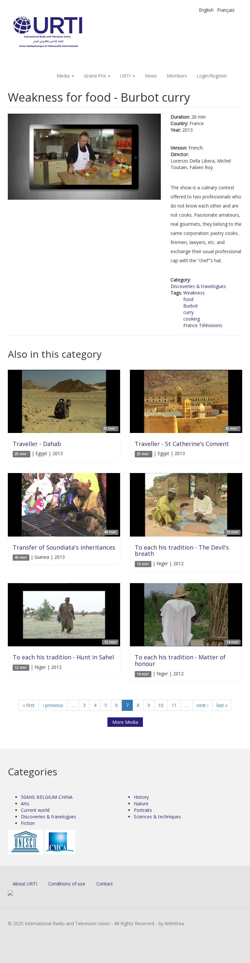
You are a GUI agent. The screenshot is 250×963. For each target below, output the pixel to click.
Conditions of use (66, 884)
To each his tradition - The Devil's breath (182, 550)
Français (226, 10)
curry (188, 312)
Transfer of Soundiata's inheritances (64, 547)
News (151, 76)
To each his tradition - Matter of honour (180, 660)
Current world (35, 810)
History (141, 797)
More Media (125, 722)
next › (202, 705)
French (195, 148)
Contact (104, 884)
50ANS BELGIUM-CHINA (47, 797)
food (188, 299)
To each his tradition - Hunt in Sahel (63, 657)
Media (64, 76)
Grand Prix (95, 76)
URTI (126, 76)
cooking (191, 319)
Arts (25, 803)
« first (29, 705)
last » (222, 705)
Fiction (28, 823)
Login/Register (212, 76)
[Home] (60, 33)
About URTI (25, 884)
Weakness (194, 293)
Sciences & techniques (157, 816)
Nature (141, 803)
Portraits (143, 810)
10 (160, 705)
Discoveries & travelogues (198, 286)
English (206, 10)
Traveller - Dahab (37, 444)
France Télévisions (202, 325)
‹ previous (53, 705)
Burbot (190, 306)
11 (174, 705)
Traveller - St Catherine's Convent (182, 444)
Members (177, 76)
